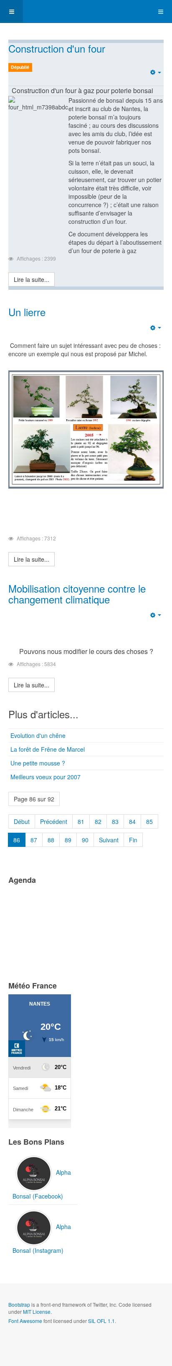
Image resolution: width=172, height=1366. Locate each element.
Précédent (53, 821)
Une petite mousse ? (37, 763)
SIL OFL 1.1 (101, 1320)
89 (68, 840)
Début (22, 821)
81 (81, 821)
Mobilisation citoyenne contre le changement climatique (77, 593)
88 (51, 840)
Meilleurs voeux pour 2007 (45, 777)
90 (85, 840)
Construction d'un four (56, 48)
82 (98, 821)
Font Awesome (25, 1320)
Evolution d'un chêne (38, 735)
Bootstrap (19, 1304)
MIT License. (37, 1311)
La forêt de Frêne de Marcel (47, 749)
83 (115, 821)
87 (33, 840)
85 (149, 821)
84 (132, 821)
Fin (133, 840)
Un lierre (27, 311)
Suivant (109, 840)
